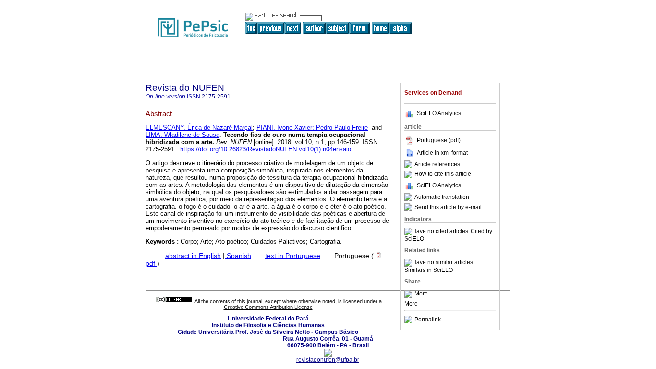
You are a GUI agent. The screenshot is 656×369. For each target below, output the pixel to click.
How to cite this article (442, 174)
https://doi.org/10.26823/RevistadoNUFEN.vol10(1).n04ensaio (265, 149)
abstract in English (193, 255)
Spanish (238, 255)
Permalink (427, 319)
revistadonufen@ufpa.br (327, 360)
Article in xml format (442, 152)
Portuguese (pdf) (439, 140)
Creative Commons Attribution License (268, 307)
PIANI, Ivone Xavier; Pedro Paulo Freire (312, 127)
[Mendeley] (409, 294)
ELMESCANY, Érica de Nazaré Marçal (199, 127)
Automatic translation (441, 197)
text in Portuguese (292, 255)
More (421, 294)
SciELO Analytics (439, 113)
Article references (437, 164)
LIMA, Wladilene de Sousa (182, 134)
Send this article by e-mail (448, 207)
